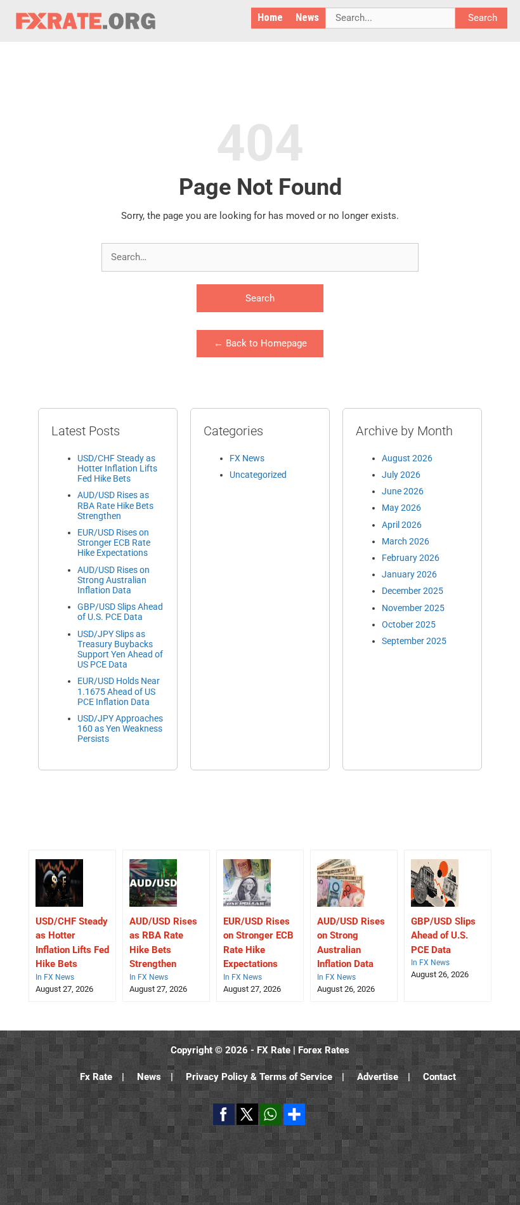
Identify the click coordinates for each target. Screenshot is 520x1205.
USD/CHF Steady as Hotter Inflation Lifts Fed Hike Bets (117, 468)
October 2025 (409, 624)
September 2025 (414, 641)
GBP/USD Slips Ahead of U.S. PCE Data (120, 612)
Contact (439, 1077)
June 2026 (403, 491)
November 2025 (413, 608)
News (307, 17)
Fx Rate (96, 1077)
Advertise (377, 1077)
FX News (247, 458)
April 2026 (402, 525)
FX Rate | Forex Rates (303, 1050)
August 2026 (407, 458)
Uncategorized (258, 475)
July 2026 (401, 475)
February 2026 (410, 558)
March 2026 (405, 541)
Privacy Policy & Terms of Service (259, 1077)
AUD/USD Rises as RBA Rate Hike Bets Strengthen (115, 505)
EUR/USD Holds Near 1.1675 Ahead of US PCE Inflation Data (118, 691)
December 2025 (412, 591)
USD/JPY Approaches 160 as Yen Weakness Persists (120, 728)
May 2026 (401, 508)
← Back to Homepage (260, 343)
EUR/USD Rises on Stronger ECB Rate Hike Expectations (113, 542)
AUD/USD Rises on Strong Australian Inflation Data (113, 580)
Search (260, 298)
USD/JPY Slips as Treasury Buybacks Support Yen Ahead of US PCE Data (120, 649)
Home (270, 17)
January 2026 (409, 574)
